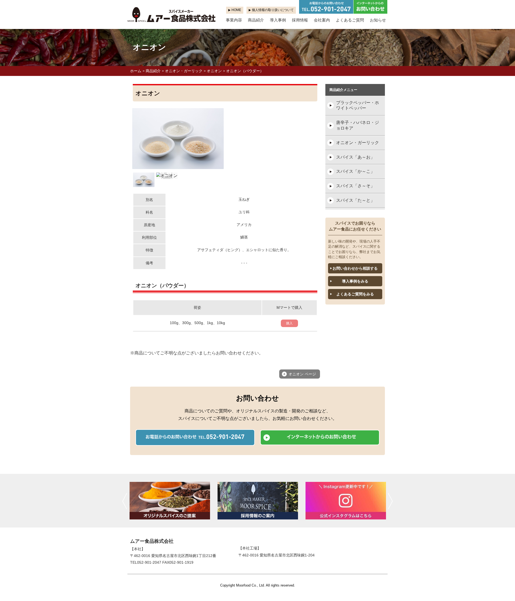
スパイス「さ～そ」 (355, 186)
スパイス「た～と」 (355, 200)
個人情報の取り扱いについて (273, 10)
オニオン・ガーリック (184, 71)
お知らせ (378, 20)
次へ (390, 501)
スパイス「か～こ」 (355, 171)
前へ (124, 501)
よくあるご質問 (350, 20)
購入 (289, 323)
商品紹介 (256, 20)
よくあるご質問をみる (355, 294)
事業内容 (234, 20)
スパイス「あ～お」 (355, 157)
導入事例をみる (355, 281)
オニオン (214, 71)
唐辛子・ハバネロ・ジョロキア (357, 125)
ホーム (135, 71)
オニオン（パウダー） (245, 71)
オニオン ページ (302, 374)
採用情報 (300, 20)
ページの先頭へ (504, 590)
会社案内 (322, 20)
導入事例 (278, 20)
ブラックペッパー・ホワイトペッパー (357, 105)
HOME (236, 10)
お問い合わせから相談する (355, 268)
